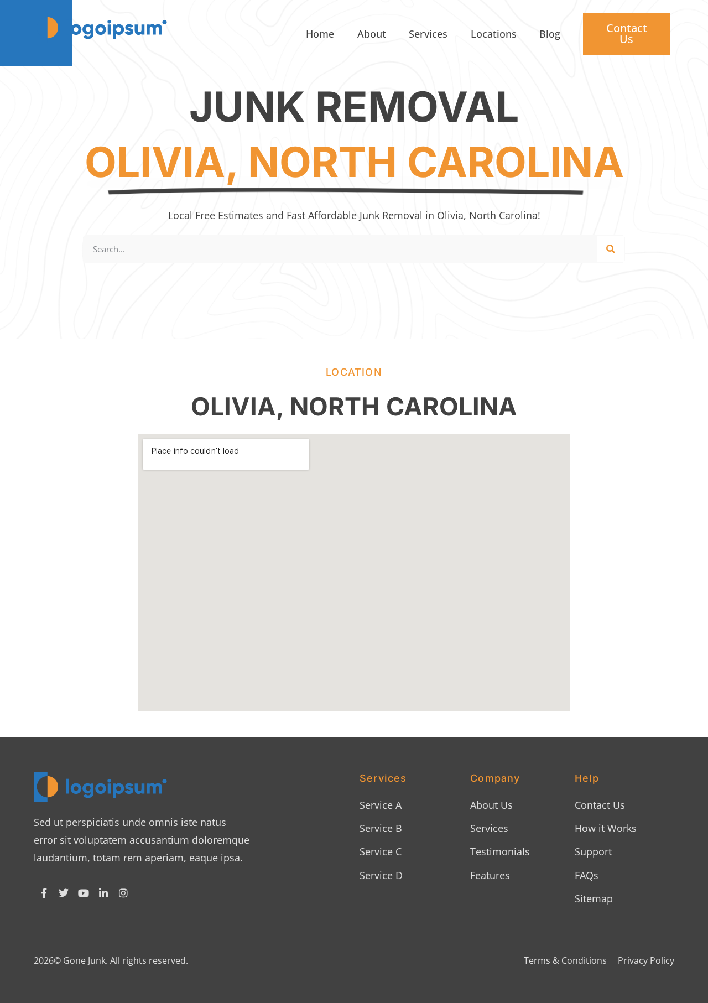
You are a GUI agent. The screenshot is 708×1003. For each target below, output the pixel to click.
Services (428, 33)
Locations (494, 33)
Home (320, 33)
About (371, 33)
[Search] (610, 249)
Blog (549, 33)
